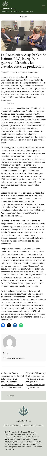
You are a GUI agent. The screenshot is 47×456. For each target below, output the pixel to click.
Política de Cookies (28, 425)
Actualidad (25, 72)
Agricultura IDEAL (8, 9)
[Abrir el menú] (43, 7)
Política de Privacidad (12, 425)
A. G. (17, 72)
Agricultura (34, 72)
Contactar (39, 425)
